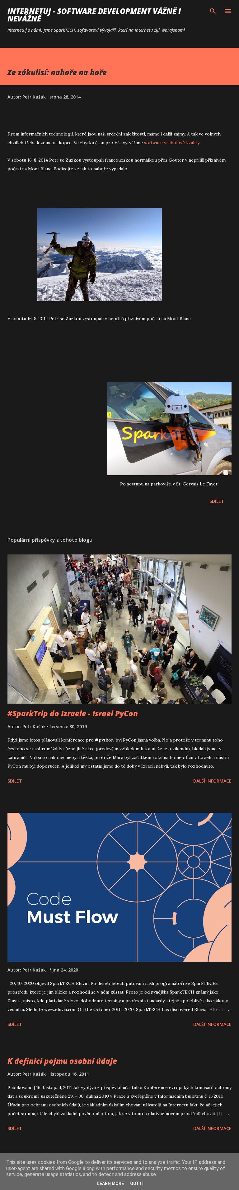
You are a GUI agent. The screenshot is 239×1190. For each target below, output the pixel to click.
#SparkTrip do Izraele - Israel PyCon (72, 713)
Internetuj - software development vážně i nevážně (94, 15)
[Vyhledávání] (213, 11)
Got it (137, 1183)
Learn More (110, 1183)
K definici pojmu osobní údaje (62, 1061)
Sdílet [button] (216, 501)
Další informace (212, 781)
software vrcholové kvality (171, 142)
